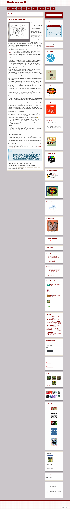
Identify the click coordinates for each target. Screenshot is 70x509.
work (49, 334)
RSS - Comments (50, 367)
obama (52, 328)
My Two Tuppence (51, 272)
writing (53, 334)
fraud (60, 322)
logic (50, 326)
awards (19, 8)
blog (58, 316)
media (52, 326)
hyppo (59, 323)
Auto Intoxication (50, 340)
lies (47, 326)
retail (56, 329)
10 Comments (23, 21)
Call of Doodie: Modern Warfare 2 (53, 270)
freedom (47, 323)
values (55, 333)
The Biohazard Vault (51, 261)
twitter (52, 333)
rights (58, 329)
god (52, 323)
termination (47, 333)
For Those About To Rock (52, 258)
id (8, 8)
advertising (48, 316)
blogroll (53, 8)
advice (51, 316)
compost (29, 8)
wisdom (59, 333)
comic (57, 319)
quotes (48, 8)
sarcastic (47, 330)
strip (49, 332)
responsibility (54, 329)
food (58, 322)
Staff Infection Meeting (51, 274)
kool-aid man (13, 8)
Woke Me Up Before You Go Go (53, 257)
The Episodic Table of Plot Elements (54, 269)
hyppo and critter (51, 325)
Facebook (48, 453)
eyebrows (10, 52)
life (48, 326)
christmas (53, 319)
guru (57, 323)
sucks (52, 332)
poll (55, 328)
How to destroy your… (54, 300)
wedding (19, 168)
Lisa (51, 295)
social (57, 330)
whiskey (22, 168)
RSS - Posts (49, 363)
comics (47, 321)
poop (57, 328)
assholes (56, 316)
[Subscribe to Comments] (46, 367)
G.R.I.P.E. (34, 8)
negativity (48, 328)
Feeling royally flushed (57, 306)
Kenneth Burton (53, 284)
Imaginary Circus (53, 289)
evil (56, 322)
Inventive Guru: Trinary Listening (53, 271)
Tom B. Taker (11, 21)
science (50, 330)
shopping (52, 330)
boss (53, 318)
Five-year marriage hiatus (16, 19)
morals (57, 326)
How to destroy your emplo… (55, 302)
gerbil (51, 323)
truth (50, 333)
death (47, 322)
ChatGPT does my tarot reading (53, 256)
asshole (54, 316)
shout (24, 8)
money (54, 326)
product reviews (41, 8)
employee (51, 322)
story (47, 332)
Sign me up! (50, 350)
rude (59, 329)
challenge (48, 319)
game (49, 323)
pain (12, 168)
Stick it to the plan (51, 275)
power (47, 329)
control (54, 321)
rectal (14, 168)
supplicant (55, 332)
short (54, 330)
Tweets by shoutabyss (50, 46)
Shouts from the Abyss (18, 2)
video (57, 333)
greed (54, 323)
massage (9, 168)
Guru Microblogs (50, 44)
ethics (54, 322)
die (49, 322)
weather (16, 168)
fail (57, 322)
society (59, 330)
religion (50, 329)
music (58, 326)
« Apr (47, 38)
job (57, 325)
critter (58, 321)
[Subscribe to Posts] (46, 363)
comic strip (51, 321)
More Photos (48, 385)
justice (58, 325)
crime (56, 321)
